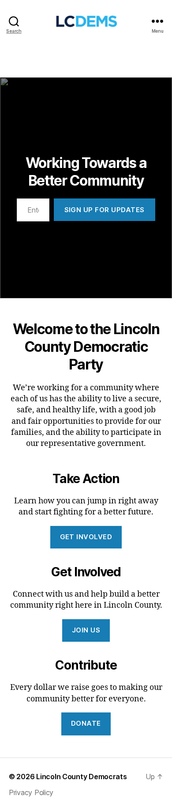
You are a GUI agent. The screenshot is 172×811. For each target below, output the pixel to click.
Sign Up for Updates (104, 210)
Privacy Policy (31, 792)
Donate (86, 723)
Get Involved (86, 537)
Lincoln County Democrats (81, 776)
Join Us (86, 630)
